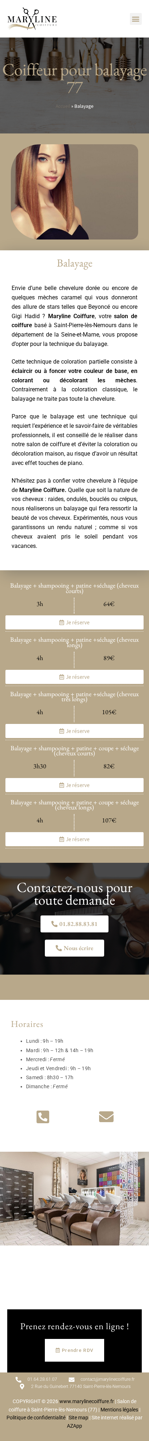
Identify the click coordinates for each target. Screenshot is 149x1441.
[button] (136, 19)
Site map (78, 1417)
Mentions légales (119, 1410)
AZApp (74, 1426)
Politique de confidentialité (36, 1417)
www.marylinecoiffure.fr (86, 1401)
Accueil (63, 106)
